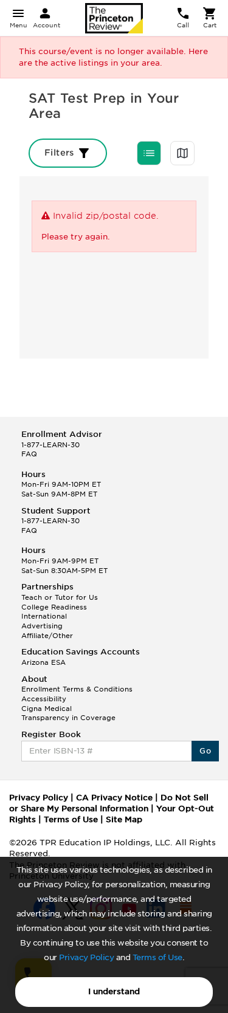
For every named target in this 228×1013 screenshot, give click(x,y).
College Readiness (54, 607)
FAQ (29, 454)
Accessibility (43, 699)
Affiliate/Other (47, 635)
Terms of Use (157, 957)
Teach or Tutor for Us (59, 597)
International (44, 616)
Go (205, 750)
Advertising (42, 626)
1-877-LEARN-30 (50, 445)
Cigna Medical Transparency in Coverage (68, 713)
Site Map (124, 819)
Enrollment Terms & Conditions (77, 689)
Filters (60, 152)
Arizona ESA (43, 662)
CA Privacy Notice (114, 797)
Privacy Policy (86, 957)
